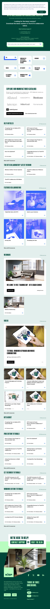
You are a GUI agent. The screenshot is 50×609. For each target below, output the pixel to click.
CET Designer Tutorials (8, 75)
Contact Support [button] (18, 542)
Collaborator (33, 592)
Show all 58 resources (9, 468)
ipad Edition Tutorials (37, 68)
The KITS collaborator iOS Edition (13, 179)
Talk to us (7, 594)
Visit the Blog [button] (37, 542)
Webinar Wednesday (10, 309)
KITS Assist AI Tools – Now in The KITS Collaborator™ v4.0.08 (35, 130)
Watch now (10, 290)
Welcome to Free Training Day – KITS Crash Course (24, 285)
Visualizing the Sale (32, 240)
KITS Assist (22, 68)
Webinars (37, 58)
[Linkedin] (43, 575)
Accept (41, 11)
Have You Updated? (10, 151)
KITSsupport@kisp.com (25, 33)
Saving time (8, 240)
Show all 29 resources (9, 248)
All (6, 57)
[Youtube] (38, 575)
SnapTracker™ (30, 599)
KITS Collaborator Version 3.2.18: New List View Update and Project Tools (13, 141)
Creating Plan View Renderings (34, 459)
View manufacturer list (31, 113)
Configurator (33, 596)
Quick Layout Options (32, 212)
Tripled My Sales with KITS (11, 212)
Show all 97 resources (9, 160)
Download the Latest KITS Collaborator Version (23, 61)
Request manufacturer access (15, 113)
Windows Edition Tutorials (23, 75)
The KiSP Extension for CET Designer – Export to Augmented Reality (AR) (35, 479)
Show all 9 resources (9, 413)
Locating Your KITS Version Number (14, 517)
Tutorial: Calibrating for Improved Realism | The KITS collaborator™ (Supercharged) (35, 383)
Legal (14, 594)
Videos (7, 68)
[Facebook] (28, 575)
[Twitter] (33, 575)
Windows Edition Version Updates (13, 169)
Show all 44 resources (9, 526)
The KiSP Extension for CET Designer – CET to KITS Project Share (13, 479)
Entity (28, 589)
